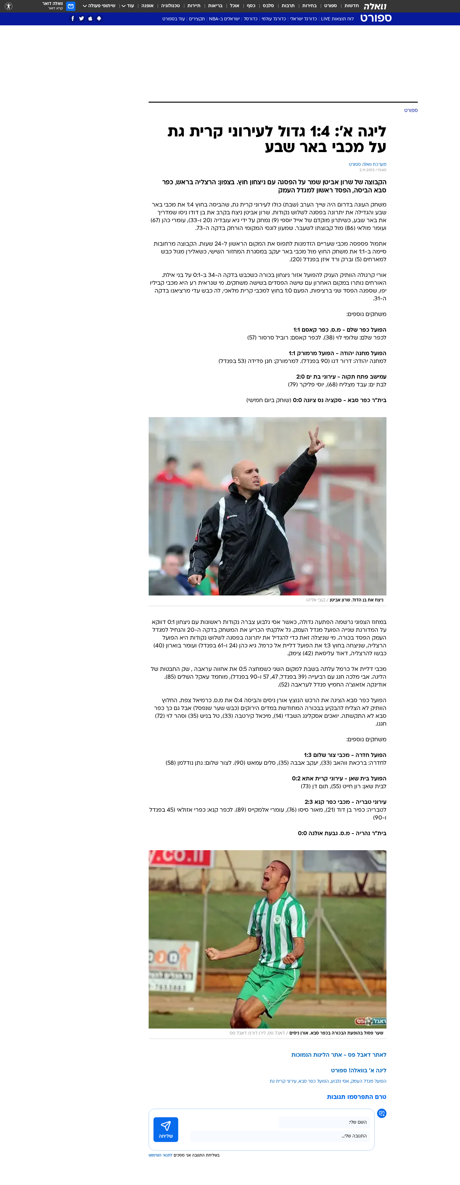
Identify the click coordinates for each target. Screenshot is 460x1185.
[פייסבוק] (73, 19)
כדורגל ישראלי (303, 19)
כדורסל (251, 19)
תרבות (288, 6)
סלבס (268, 6)
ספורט (330, 6)
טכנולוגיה (170, 6)
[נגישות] (9, 6)
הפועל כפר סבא (314, 1082)
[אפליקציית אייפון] (90, 19)
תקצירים (197, 19)
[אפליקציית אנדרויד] (99, 19)
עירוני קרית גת (283, 1082)
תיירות (194, 6)
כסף (251, 6)
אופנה (147, 6)
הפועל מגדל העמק (368, 1082)
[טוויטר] (81, 19)
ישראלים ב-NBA (224, 19)
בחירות (309, 6)
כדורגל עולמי (274, 19)
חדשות (352, 6)
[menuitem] (348, 6)
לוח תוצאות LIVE (337, 19)
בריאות (215, 6)
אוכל (234, 6)
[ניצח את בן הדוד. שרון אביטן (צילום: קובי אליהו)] (267, 511)
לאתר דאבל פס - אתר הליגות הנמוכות (338, 1055)
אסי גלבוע (340, 1082)
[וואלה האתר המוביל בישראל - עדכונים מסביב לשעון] (375, 6)
